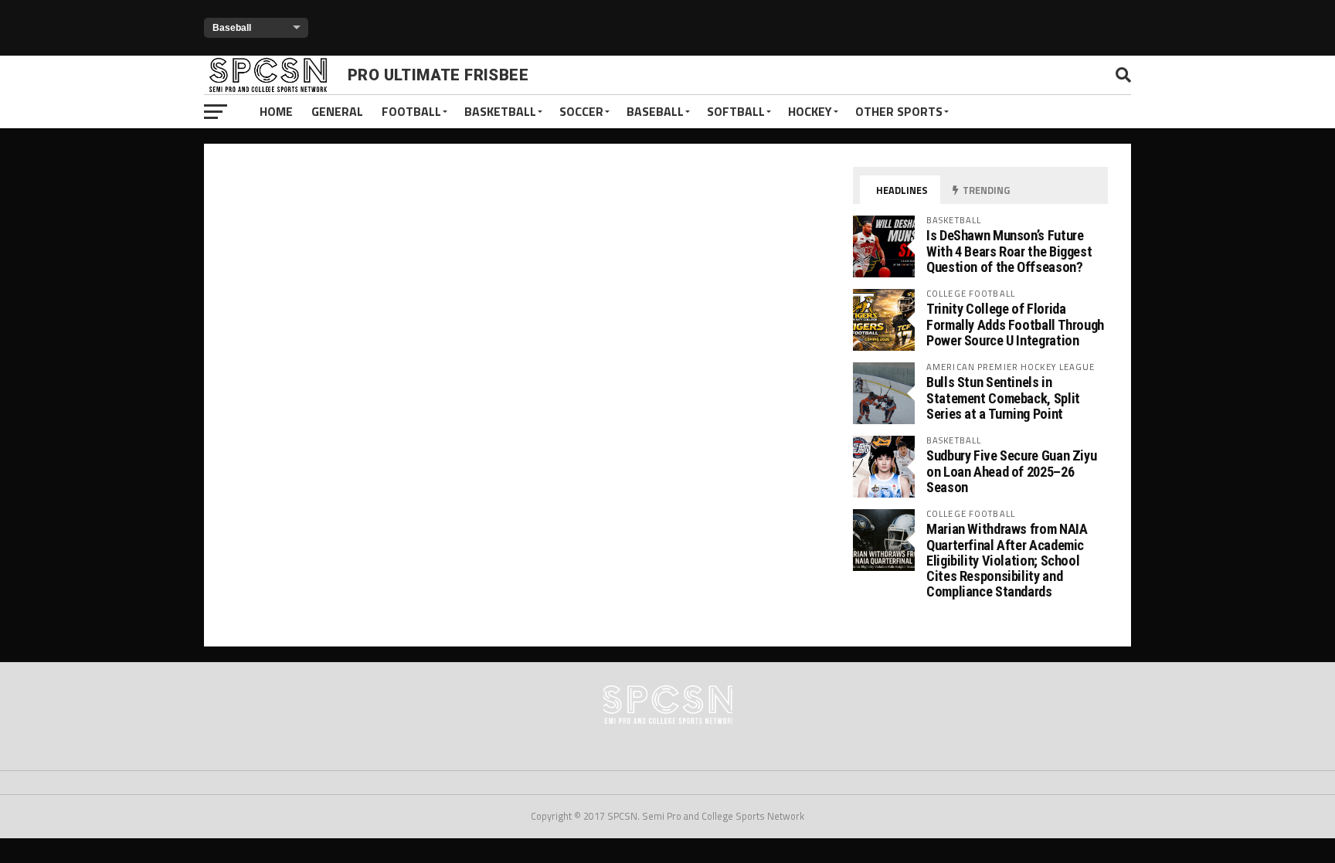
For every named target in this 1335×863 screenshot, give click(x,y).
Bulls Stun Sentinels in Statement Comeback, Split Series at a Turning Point (1003, 397)
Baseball (655, 111)
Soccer (581, 111)
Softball (736, 111)
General (337, 111)
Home (276, 111)
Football (411, 111)
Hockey (810, 111)
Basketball (500, 111)
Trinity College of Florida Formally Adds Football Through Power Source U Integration (1015, 324)
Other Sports (899, 111)
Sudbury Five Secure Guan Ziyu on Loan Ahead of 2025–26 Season (1011, 470)
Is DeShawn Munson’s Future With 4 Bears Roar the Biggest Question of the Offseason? (1009, 250)
